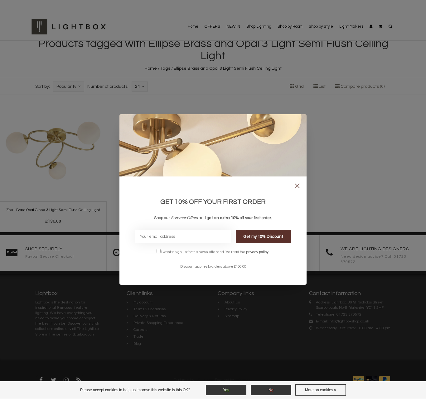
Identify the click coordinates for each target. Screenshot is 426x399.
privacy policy (257, 252)
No (271, 390)
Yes (226, 390)
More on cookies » (320, 390)
